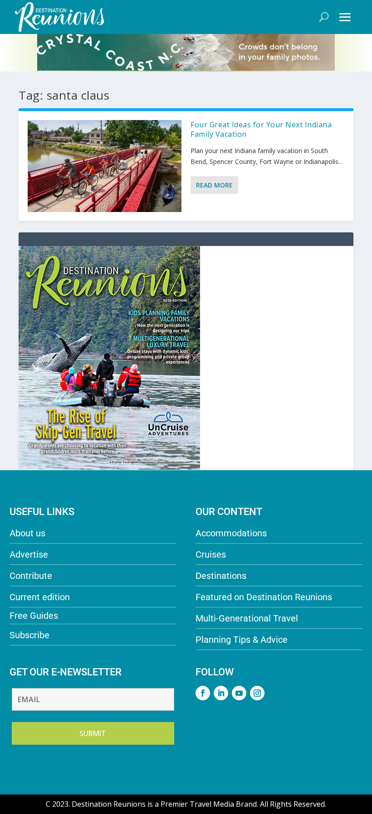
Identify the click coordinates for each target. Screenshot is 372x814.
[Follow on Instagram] (257, 693)
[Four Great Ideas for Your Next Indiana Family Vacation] (104, 166)
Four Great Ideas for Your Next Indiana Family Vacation (261, 129)
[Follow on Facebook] (203, 693)
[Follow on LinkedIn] (221, 693)
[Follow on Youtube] (239, 693)
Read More (214, 185)
